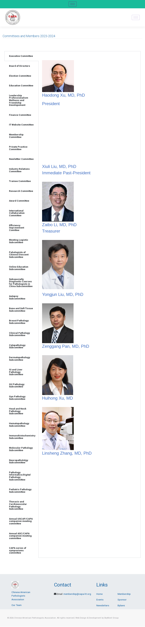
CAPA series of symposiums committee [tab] (17, 550)
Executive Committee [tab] (21, 56)
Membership (124, 593)
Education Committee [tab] (21, 85)
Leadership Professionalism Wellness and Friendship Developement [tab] (18, 100)
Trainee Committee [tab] (20, 181)
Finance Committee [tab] (20, 114)
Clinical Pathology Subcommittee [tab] (19, 334)
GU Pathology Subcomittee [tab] (16, 385)
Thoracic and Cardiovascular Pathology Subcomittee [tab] (18, 505)
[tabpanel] (90, 257)
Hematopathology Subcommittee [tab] (19, 424)
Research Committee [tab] (21, 191)
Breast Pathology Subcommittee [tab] (19, 321)
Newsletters (102, 605)
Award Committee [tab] (19, 200)
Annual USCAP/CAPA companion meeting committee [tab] (21, 521)
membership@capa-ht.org (77, 593)
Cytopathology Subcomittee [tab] (17, 346)
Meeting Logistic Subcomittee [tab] (18, 241)
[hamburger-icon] (73, 4)
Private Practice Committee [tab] (18, 148)
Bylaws (121, 605)
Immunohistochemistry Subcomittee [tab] (22, 436)
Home (99, 593)
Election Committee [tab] (20, 75)
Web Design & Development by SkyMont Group (97, 618)
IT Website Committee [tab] (21, 124)
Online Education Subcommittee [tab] (18, 268)
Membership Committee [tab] (16, 135)
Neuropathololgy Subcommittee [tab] (18, 461)
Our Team (16, 605)
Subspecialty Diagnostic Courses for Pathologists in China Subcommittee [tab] (21, 283)
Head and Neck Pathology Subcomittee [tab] (17, 411)
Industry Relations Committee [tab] (19, 170)
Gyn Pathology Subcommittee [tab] (17, 397)
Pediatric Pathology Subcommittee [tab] (20, 490)
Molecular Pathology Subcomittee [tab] (21, 449)
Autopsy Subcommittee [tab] (17, 297)
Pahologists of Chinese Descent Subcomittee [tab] (18, 254)
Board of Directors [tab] (19, 65)
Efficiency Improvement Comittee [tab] (16, 227)
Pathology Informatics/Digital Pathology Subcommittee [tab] (20, 476)
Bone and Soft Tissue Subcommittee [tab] (21, 309)
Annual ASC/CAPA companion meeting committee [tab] (20, 536)
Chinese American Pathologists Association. (35, 618)
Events (99, 599)
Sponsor (122, 599)
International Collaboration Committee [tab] (17, 213)
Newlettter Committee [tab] (21, 159)
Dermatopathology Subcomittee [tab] (19, 358)
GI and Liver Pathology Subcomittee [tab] (16, 372)
